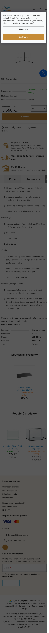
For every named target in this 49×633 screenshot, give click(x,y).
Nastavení (23, 29)
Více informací (28, 23)
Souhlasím (23, 37)
